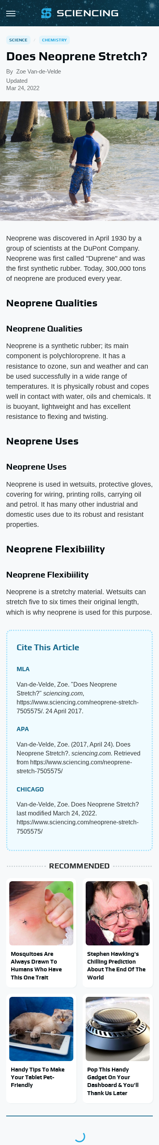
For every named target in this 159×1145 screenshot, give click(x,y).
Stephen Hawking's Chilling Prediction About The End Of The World (116, 965)
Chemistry (54, 40)
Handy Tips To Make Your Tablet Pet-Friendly (37, 1077)
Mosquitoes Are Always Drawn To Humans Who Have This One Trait (36, 965)
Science (18, 40)
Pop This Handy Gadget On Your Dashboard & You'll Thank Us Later (113, 1081)
